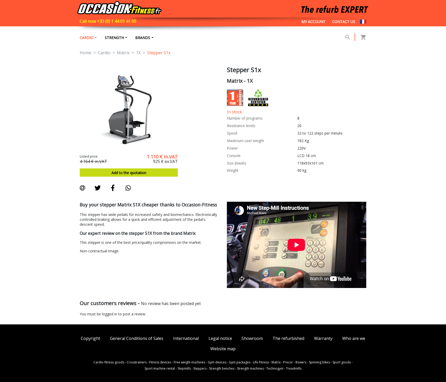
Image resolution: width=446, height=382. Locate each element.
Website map (223, 349)
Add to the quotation (129, 172)
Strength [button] (114, 37)
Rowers (301, 362)
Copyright (90, 338)
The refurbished (288, 338)
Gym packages (239, 362)
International (186, 338)
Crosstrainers (137, 362)
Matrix (276, 362)
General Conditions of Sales (136, 338)
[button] (348, 37)
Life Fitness (261, 362)
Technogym (274, 369)
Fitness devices (160, 362)
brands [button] (142, 37)
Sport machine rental (160, 369)
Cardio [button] (86, 37)
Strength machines (250, 369)
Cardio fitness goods (108, 362)
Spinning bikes (319, 362)
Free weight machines (189, 362)
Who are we (353, 338)
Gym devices (217, 362)
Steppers (199, 369)
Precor (288, 362)
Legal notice (220, 338)
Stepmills (184, 369)
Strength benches (221, 369)
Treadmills (293, 369)
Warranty (323, 338)
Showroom (252, 338)
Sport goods (341, 362)
